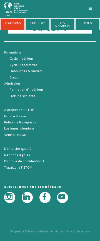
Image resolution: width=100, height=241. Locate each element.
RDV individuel (62, 24)
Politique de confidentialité (24, 161)
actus (87, 23)
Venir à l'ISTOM (15, 135)
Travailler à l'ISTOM (18, 167)
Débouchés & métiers (26, 71)
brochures (37, 23)
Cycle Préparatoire (23, 65)
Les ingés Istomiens (19, 128)
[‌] (9, 197)
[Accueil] (19, 8)
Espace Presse (15, 116)
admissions (13, 23)
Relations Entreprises (20, 122)
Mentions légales (17, 155)
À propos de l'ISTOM (19, 110)
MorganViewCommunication (47, 231)
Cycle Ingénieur (21, 58)
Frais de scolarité (22, 96)
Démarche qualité (17, 148)
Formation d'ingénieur (26, 89)
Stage (14, 77)
